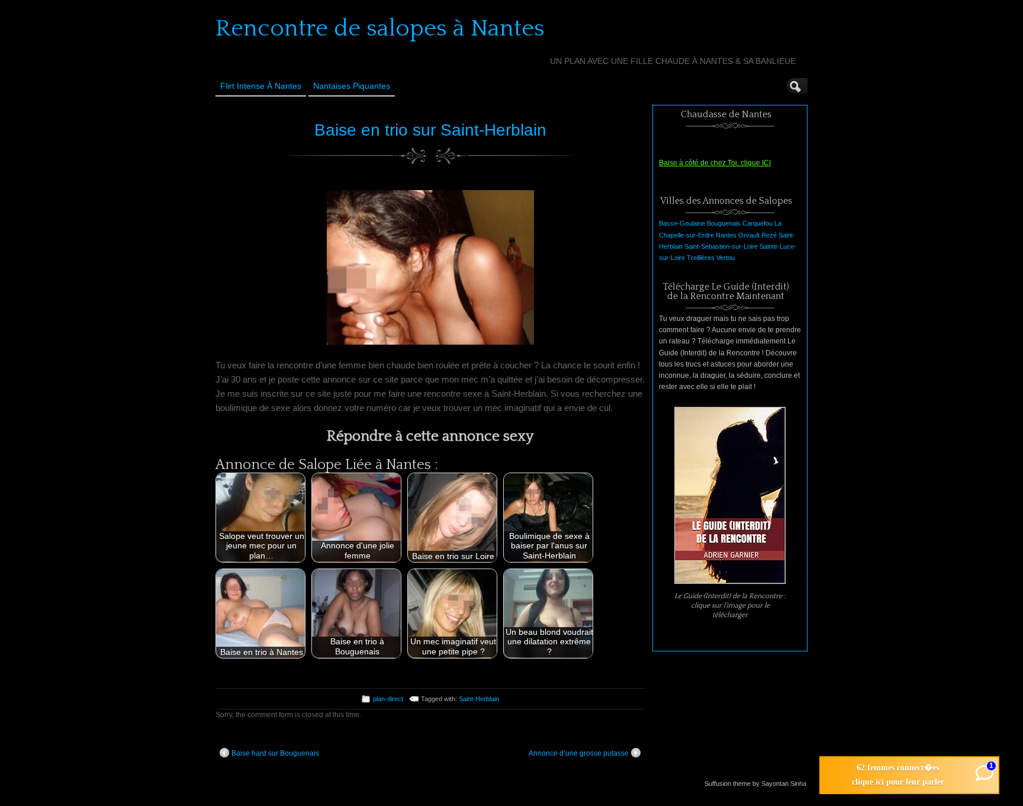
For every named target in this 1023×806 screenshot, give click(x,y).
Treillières (701, 257)
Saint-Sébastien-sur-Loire (721, 246)
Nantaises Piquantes (351, 86)
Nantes (726, 235)
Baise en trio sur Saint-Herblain (430, 130)
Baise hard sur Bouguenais (275, 753)
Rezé (769, 235)
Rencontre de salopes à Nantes (380, 28)
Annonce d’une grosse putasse (579, 753)
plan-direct (388, 698)
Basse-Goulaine (682, 223)
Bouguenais (724, 223)
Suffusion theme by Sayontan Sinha (755, 783)
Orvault (749, 235)
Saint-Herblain (479, 698)
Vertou (725, 257)
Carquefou (757, 223)
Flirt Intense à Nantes (260, 86)
